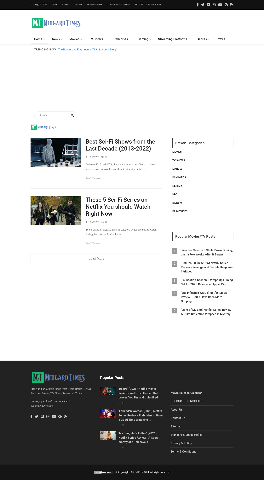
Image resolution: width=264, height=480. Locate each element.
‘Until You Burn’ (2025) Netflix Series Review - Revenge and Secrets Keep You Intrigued (206, 267)
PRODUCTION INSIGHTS (148, 4)
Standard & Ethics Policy (186, 435)
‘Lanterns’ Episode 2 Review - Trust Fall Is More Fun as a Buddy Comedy (100, 54)
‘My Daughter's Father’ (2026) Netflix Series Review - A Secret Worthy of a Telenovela (138, 437)
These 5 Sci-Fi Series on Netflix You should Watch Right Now (118, 206)
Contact (65, 4)
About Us (177, 409)
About (54, 4)
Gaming (143, 39)
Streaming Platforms (172, 39)
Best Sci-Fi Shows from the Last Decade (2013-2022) (120, 145)
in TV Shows (92, 156)
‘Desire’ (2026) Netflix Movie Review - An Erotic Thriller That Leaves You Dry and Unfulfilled (138, 393)
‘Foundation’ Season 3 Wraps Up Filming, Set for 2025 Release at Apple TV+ (207, 282)
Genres (202, 39)
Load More (96, 258)
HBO (174, 194)
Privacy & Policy (94, 4)
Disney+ (177, 202)
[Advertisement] (132, 82)
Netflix (177, 185)
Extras (220, 39)
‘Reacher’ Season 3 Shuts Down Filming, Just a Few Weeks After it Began (207, 252)
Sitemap (78, 4)
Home (38, 39)
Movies (74, 39)
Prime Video (179, 211)
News (56, 39)
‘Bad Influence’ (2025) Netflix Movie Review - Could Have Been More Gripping (204, 297)
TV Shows (96, 39)
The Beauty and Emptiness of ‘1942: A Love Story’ (87, 49)
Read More (92, 178)
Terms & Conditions (183, 451)
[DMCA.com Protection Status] (103, 472)
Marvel (177, 168)
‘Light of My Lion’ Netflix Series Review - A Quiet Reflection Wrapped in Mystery (207, 312)
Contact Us (178, 418)
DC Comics (179, 177)
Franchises (120, 39)
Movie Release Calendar (118, 4)
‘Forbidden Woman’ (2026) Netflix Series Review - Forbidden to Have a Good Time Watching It (140, 415)
